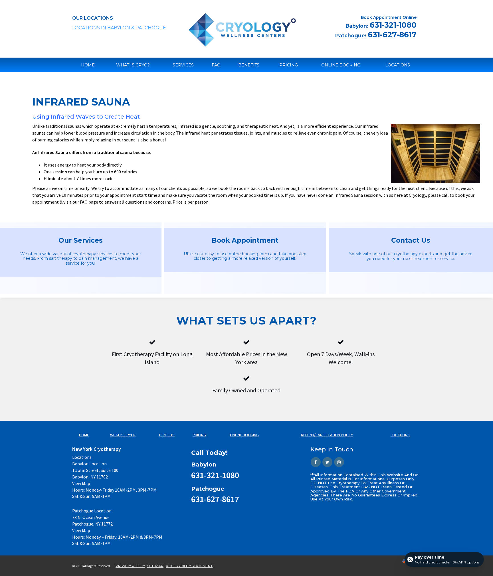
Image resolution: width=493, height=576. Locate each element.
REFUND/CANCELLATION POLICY (327, 434)
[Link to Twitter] (327, 462)
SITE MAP (155, 566)
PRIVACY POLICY (130, 566)
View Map (81, 483)
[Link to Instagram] (339, 462)
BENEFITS (248, 65)
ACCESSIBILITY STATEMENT (189, 566)
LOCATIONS (397, 65)
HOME (88, 65)
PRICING (288, 65)
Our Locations (92, 18)
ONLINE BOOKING (340, 65)
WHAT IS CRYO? (133, 65)
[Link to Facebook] (316, 462)
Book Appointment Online (389, 17)
